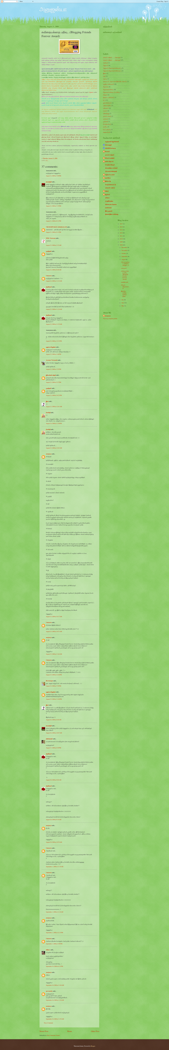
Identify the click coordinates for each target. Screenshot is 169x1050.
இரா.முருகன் (108, 211)
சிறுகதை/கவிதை (108, 89)
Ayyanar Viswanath (52, 360)
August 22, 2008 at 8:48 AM (53, 270)
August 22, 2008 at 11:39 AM (54, 324)
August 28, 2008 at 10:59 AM (54, 842)
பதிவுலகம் (106, 108)
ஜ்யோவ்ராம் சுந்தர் (51, 375)
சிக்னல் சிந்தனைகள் (125, 286)
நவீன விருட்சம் (109, 161)
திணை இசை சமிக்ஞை (111, 214)
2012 (121, 233)
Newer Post (44, 1031)
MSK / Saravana (51, 238)
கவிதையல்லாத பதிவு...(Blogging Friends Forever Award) (125, 275)
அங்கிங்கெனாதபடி (110, 148)
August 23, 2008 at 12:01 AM (54, 406)
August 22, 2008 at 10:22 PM (54, 395)
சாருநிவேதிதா (109, 201)
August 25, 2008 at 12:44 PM (54, 675)
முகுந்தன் (48, 251)
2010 (121, 239)
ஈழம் (104, 76)
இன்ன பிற (108, 181)
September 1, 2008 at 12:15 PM (54, 932)
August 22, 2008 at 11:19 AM (54, 281)
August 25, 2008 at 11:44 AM (54, 654)
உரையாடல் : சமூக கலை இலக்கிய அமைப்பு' (115, 81)
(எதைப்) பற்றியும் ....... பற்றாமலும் (112, 57)
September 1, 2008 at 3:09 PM (54, 944)
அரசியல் (105, 63)
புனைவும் (105, 119)
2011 (121, 236)
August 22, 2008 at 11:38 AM (54, 309)
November (125, 250)
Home (69, 1031)
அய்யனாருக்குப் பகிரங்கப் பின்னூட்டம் (125, 263)
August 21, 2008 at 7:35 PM (53, 206)
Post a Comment (48, 1023)
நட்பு (47, 160)
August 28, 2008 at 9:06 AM (53, 780)
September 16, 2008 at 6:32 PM (54, 966)
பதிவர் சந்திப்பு (107, 105)
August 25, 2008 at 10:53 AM (54, 631)
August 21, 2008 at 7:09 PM (53, 176)
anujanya (49, 454)
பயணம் (105, 111)
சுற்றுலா (105, 95)
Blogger (93, 1046)
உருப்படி (105, 79)
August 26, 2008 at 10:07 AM (54, 733)
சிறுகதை (105, 87)
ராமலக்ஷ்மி (49, 182)
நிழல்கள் (107, 194)
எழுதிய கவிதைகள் (108, 84)
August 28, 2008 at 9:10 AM (53, 819)
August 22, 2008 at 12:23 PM (54, 341)
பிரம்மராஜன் (108, 145)
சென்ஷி (48, 413)
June (123, 303)
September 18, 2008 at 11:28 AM (55, 1000)
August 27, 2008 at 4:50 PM (53, 748)
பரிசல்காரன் (49, 739)
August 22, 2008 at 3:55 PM (53, 369)
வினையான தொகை (111, 204)
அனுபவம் (105, 65)
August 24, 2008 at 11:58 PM (54, 423)
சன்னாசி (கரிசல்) (110, 188)
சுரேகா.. (48, 950)
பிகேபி (107, 191)
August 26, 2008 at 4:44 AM (53, 720)
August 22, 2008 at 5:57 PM (53, 382)
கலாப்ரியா (108, 178)
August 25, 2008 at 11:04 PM (54, 699)
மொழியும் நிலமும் (110, 165)
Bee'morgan (49, 681)
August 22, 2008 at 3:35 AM (53, 245)
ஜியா (47, 401)
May (123, 306)
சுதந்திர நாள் (124, 282)
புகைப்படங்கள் (107, 116)
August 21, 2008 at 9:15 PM (53, 232)
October (124, 253)
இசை (104, 73)
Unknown (49, 276)
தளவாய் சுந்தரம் (109, 155)
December (124, 247)
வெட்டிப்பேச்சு (107, 129)
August (124, 259)
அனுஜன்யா (53, 9)
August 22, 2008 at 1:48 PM (53, 354)
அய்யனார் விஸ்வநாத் (111, 171)
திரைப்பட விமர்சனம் (108, 97)
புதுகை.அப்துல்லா (51, 347)
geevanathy (49, 991)
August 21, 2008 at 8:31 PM (53, 221)
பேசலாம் (107, 151)
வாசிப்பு (105, 127)
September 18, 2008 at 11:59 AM (55, 1019)
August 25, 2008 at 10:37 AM (54, 616)
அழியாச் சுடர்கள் (110, 175)
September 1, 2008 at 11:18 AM (54, 866)
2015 (121, 227)
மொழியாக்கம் (107, 124)
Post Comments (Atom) (53, 1035)
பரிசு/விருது (106, 113)
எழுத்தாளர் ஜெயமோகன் (112, 142)
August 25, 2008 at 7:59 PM (53, 686)
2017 (121, 224)
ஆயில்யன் (49, 287)
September (125, 256)
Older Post (95, 1031)
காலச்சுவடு (108, 208)
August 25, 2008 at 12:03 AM (54, 448)
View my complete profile (110, 318)
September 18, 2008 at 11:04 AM (55, 985)
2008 (121, 245)
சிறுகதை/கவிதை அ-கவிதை (111, 92)
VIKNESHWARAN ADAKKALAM (56, 227)
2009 (121, 242)
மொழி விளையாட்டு (110, 185)
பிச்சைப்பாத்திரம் (110, 158)
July (123, 300)
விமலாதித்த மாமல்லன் (111, 168)
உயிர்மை (107, 198)
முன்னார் (105, 121)
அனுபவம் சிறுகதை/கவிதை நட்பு (112, 68)
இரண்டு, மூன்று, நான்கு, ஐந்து (124, 293)
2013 (121, 230)
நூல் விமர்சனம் (107, 103)
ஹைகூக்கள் (106, 132)
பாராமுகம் (124, 268)
